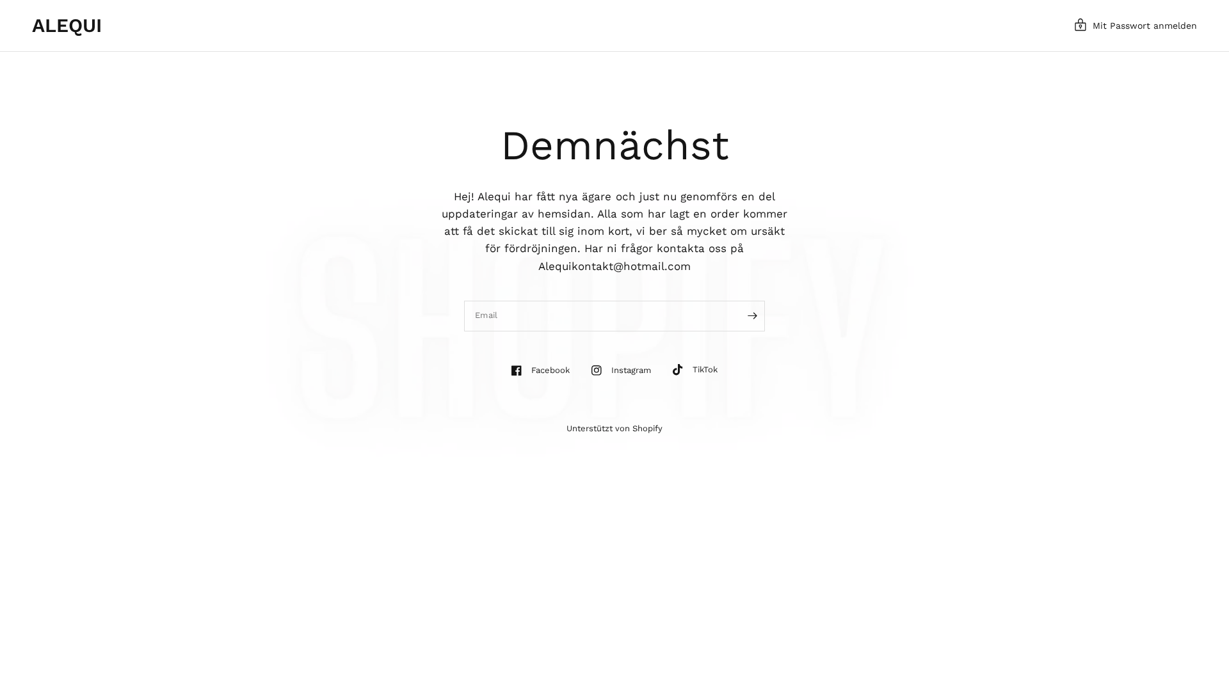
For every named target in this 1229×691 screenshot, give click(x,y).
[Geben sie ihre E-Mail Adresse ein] (752, 316)
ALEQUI (67, 25)
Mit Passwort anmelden (1145, 25)
